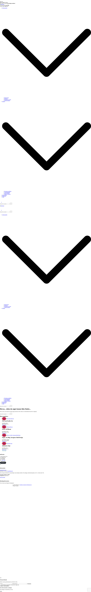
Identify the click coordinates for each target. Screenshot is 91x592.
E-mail (1, 583)
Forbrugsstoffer (4, 214)
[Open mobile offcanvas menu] (0, 204)
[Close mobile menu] (0, 213)
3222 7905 (3, 460)
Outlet (3, 403)
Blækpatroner (6, 97)
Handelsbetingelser (3, 470)
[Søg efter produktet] (11, 203)
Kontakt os (3, 462)
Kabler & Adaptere (7, 194)
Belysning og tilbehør (7, 191)
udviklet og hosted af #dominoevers (26, 484)
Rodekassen (4, 402)
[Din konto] (0, 200)
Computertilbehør (7, 192)
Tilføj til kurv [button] (4, 433)
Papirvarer (6, 98)
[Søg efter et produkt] (1, 199)
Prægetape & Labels (7, 99)
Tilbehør (3, 101)
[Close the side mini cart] (0, 0)
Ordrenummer (14, 583)
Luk (1, 591)
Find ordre (29, 583)
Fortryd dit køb (2, 477)
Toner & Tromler (7, 100)
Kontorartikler (4, 195)
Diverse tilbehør (7, 193)
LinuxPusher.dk (10, 471)
